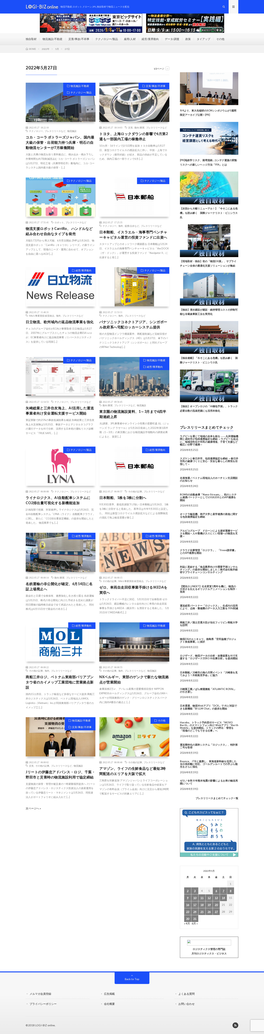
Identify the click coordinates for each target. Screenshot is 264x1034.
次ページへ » (33, 808)
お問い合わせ (186, 1003)
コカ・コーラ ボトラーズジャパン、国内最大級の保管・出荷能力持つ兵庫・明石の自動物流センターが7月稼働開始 (60, 142)
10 (194, 897)
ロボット (59, 222)
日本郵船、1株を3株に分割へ (122, 497)
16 (187, 904)
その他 (220, 39)
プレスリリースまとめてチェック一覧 (217, 798)
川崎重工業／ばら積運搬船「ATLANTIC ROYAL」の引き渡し (208, 690)
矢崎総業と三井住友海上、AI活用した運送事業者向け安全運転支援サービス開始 (60, 410)
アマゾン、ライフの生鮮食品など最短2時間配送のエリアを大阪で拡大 (132, 771)
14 (223, 897)
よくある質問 (186, 993)
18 (202, 904)
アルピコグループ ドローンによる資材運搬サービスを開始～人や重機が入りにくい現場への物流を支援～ (209, 533)
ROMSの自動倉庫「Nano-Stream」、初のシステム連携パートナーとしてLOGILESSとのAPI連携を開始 (208, 497)
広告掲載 (109, 993)
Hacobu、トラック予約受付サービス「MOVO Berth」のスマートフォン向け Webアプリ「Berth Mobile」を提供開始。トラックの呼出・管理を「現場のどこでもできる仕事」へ (209, 726)
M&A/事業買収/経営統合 (41, 315)
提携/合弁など (132, 226)
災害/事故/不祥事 (78, 39)
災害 (130, 127)
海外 (120, 226)
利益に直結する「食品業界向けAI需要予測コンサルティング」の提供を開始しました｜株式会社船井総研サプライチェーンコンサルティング (209, 569)
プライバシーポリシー (43, 1003)
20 (216, 904)
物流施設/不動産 (52, 39)
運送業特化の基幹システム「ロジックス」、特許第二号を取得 (209, 746)
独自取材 (31, 39)
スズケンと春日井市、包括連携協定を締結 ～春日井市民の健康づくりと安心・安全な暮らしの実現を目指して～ (209, 461)
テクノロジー (36, 131)
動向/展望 (139, 127)
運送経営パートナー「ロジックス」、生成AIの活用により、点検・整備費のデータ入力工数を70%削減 (209, 607)
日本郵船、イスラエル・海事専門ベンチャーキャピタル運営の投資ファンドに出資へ (133, 234)
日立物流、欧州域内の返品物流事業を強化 (60, 322)
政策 (188, 39)
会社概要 (109, 1003)
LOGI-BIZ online (45, 1025)
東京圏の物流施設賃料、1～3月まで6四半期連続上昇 (132, 414)
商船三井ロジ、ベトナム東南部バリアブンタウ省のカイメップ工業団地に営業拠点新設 (60, 682)
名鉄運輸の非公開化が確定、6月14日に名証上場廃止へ (59, 586)
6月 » (195, 923)
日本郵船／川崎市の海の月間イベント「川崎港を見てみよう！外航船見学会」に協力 (209, 674)
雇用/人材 (130, 39)
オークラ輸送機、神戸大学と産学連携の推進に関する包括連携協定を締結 (209, 515)
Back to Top (132, 979)
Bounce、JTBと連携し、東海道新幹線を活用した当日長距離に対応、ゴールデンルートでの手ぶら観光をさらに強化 (209, 764)
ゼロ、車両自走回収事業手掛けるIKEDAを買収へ (133, 590)
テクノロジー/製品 (106, 39)
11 (202, 897)
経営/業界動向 (150, 39)
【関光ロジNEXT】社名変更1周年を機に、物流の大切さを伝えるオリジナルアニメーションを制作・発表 (209, 589)
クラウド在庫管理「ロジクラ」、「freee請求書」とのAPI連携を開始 (208, 551)
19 (209, 904)
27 (216, 911)
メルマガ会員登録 (40, 993)
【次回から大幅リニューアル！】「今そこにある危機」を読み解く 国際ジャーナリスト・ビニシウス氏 (209, 213)
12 (209, 897)
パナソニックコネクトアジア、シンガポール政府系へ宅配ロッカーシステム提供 (133, 324)
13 (216, 897)
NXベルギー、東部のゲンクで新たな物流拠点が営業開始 (134, 679)
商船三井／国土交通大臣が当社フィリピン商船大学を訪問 (209, 624)
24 (194, 911)
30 (187, 918)
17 (194, 904)
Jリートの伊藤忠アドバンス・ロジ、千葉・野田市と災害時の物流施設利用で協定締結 (60, 774)
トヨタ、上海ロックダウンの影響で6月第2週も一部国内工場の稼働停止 (133, 136)
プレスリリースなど (55, 131)
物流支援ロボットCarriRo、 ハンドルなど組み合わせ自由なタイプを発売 (59, 231)
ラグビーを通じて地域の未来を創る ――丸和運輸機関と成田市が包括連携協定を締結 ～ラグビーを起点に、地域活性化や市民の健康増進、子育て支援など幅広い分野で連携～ (209, 440)
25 (202, 911)
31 (194, 918)
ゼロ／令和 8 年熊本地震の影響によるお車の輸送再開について (209, 782)
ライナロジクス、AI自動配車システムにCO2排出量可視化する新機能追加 (58, 500)
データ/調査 (172, 39)
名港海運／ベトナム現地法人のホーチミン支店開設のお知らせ (209, 479)
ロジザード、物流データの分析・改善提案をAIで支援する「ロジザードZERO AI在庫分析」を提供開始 (209, 657)
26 (209, 911)
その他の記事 (135, 491)
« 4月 (187, 923)
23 (187, 911)
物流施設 (72, 131)
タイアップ (203, 39)
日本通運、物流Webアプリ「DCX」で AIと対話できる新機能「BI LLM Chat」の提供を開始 (208, 707)
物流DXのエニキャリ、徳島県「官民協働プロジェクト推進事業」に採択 (208, 640)
